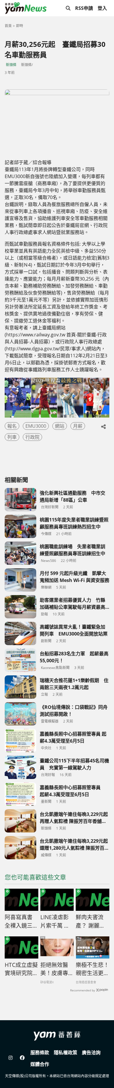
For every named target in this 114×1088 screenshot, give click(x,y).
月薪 (77, 426)
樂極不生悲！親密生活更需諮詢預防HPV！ (92, 969)
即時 (19, 25)
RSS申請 (84, 8)
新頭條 (11, 64)
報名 (12, 426)
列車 (12, 437)
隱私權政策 (65, 1052)
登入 (102, 8)
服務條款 (39, 1052)
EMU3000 (35, 426)
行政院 (32, 437)
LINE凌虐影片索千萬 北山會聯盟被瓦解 (57, 921)
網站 (59, 426)
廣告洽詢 (91, 1052)
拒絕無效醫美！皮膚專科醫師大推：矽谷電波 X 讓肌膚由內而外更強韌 (57, 969)
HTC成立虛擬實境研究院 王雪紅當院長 (21, 969)
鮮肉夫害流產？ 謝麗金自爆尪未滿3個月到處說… (92, 921)
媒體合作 (39, 1064)
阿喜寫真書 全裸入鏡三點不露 (21, 921)
